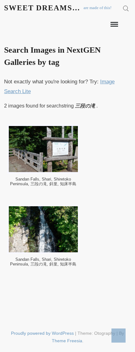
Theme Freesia (67, 340)
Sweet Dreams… (42, 8)
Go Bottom (118, 335)
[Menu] (113, 24)
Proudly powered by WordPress (42, 333)
